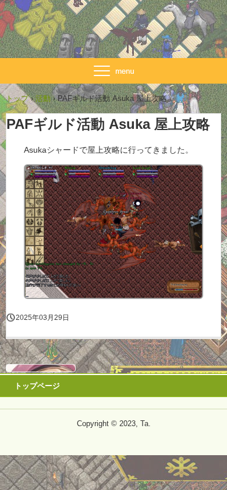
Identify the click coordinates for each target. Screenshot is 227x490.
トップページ (37, 385)
